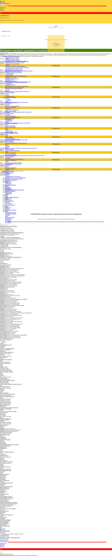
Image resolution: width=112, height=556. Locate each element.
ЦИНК (6, 216)
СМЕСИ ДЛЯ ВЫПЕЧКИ (10, 127)
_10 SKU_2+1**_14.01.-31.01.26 (12, 63)
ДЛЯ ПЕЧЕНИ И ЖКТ (10, 205)
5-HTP (6, 194)
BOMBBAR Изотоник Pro (11, 81)
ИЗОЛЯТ (7, 186)
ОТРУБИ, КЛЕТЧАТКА (10, 125)
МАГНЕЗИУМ (8, 188)
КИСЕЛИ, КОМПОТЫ (10, 138)
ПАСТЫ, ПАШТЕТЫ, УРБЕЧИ (11, 133)
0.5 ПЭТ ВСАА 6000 (9, 92)
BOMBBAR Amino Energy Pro (12, 78)
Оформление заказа (5, 555)
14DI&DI (7, 101)
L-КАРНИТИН (8, 199)
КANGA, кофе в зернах (10, 111)
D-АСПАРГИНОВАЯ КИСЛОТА (12, 197)
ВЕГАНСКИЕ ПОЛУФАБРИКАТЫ (12, 106)
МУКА (6, 124)
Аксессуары (3, 6)
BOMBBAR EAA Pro (9, 79)
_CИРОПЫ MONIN (9, 73)
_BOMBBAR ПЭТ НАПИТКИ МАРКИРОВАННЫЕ (16, 82)
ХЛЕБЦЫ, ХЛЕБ (8, 130)
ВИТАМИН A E (8, 218)
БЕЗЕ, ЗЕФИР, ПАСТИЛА (10, 155)
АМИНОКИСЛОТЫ (9, 201)
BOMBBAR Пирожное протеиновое (13, 72)
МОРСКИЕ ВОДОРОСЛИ (10, 167)
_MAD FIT (7, 65)
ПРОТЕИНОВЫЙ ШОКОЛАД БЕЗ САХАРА (14, 190)
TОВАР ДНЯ (8, 108)
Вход (7, 540)
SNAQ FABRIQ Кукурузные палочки (13, 68)
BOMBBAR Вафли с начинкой (12, 58)
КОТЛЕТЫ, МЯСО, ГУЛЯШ (11, 132)
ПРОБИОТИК (8, 183)
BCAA (6, 196)
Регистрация (3, 540)
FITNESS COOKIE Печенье (11, 102)
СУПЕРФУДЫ (8, 119)
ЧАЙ (6, 144)
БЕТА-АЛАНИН (8, 203)
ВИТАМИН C (8, 221)
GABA (6, 198)
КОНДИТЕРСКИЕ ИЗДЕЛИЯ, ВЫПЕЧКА (14, 159)
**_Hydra (7, 98)
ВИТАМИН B (8, 220)
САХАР (6, 151)
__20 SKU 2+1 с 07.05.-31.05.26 (12, 60)
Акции (7, 6)
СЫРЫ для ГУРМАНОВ (10, 107)
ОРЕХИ (6, 161)
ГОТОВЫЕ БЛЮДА (9, 113)
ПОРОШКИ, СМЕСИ (9, 169)
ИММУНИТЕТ (8, 182)
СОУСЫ (7, 129)
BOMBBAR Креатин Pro (10, 77)
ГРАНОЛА (7, 146)
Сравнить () (17, 537)
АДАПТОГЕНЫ (8, 192)
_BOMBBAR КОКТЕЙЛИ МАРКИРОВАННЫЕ (15, 66)
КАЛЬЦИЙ (7, 215)
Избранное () (10, 537)
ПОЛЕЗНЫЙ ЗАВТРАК (10, 116)
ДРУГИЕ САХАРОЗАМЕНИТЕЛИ (12, 150)
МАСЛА (7, 166)
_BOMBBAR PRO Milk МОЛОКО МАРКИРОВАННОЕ (17, 61)
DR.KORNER (8, 103)
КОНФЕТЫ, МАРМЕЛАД (10, 160)
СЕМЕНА (7, 170)
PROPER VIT (8, 174)
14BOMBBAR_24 (9, 83)
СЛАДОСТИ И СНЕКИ (10, 118)
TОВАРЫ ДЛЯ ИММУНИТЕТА (12, 109)
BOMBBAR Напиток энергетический (14, 178)
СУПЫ (6, 134)
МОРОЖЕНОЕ (8, 193)
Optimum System (9, 172)
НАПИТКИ (7, 114)
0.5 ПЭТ (7, 95)
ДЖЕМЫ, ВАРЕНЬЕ (9, 156)
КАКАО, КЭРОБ (8, 137)
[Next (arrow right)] (1, 553)
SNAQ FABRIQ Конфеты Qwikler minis (14, 70)
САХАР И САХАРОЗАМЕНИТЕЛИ (12, 117)
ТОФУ (6, 135)
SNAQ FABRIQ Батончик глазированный (14, 62)
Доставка (2, 8)
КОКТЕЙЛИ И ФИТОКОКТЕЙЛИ (12, 139)
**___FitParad (8, 100)
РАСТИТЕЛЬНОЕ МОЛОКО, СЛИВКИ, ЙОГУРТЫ (16, 143)
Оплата (2, 9)
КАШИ (6, 148)
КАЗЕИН (7, 181)
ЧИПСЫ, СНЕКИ (9, 164)
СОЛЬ (6, 128)
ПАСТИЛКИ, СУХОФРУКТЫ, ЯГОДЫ (13, 162)
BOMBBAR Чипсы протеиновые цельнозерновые (17, 86)
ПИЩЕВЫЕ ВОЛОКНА (10, 191)
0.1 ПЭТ (7, 93)
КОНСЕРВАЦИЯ (8, 121)
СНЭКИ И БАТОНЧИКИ (10, 154)
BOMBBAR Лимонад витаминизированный (15, 177)
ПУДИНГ (7, 145)
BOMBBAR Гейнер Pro (10, 84)
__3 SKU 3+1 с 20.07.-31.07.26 (12, 57)
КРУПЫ (7, 122)
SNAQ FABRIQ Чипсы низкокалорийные (14, 87)
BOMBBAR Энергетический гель (13, 176)
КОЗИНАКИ (8, 157)
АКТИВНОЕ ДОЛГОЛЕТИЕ (11, 180)
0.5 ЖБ (7, 91)
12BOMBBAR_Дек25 (10, 96)
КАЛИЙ (7, 207)
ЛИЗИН (7, 206)
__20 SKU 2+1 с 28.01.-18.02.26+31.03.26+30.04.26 (17, 67)
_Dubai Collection (9, 75)
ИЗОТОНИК (8, 187)
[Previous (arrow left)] (0, 553)
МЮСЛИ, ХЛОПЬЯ (9, 149)
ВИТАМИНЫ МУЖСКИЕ (10, 212)
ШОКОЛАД (7, 165)
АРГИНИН (7, 202)
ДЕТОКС (7, 175)
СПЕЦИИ (7, 104)
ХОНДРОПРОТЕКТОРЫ (10, 185)
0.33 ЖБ (7, 90)
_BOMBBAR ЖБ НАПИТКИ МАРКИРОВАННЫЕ (16, 76)
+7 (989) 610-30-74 (4, 15)
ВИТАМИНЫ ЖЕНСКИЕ (10, 213)
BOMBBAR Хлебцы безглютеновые (13, 88)
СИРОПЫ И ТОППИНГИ (10, 153)
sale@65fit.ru (3, 537)
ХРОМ (6, 211)
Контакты (2, 10)
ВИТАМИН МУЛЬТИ (9, 217)
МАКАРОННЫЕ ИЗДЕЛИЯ (11, 123)
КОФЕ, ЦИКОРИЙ (9, 140)
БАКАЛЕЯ (7, 112)
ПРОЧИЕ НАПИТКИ (9, 141)
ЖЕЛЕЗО (7, 208)
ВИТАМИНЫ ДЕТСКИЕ (10, 210)
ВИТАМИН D (8, 222)
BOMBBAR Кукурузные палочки (13, 71)
